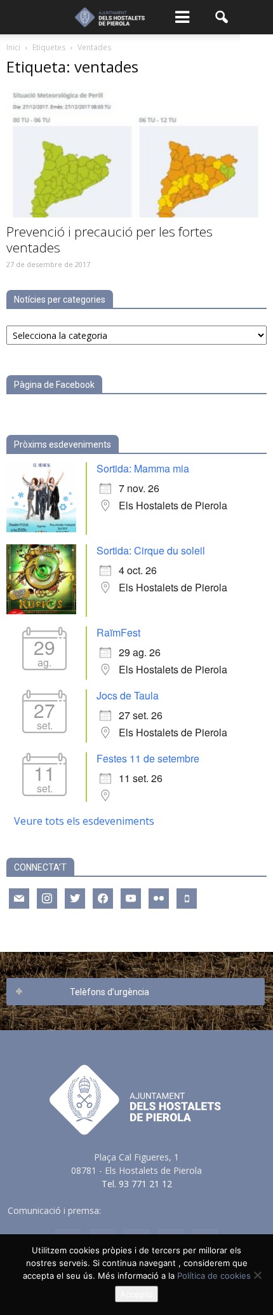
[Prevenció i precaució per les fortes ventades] (136, 153)
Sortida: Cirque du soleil (151, 550)
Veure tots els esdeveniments (84, 821)
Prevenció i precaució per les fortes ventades (109, 239)
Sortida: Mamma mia (143, 468)
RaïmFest (118, 632)
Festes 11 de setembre (148, 758)
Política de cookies (214, 1275)
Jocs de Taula (128, 695)
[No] (257, 1275)
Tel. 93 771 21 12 (137, 1184)
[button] (222, 17)
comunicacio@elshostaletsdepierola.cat (184, 1210)
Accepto (136, 1294)
